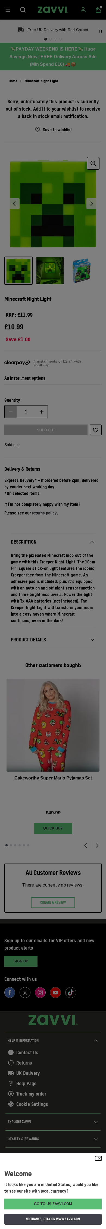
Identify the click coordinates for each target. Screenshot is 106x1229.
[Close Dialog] (98, 1158)
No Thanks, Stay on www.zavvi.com (53, 1219)
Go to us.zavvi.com (53, 1204)
